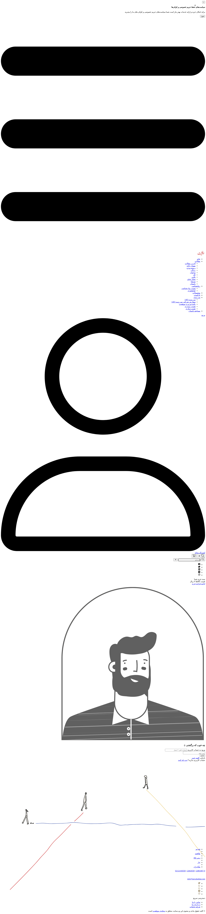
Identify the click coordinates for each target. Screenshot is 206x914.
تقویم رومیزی (190, 306)
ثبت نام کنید (182, 760)
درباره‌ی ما (196, 905)
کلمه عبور (195, 758)
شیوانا (193, 282)
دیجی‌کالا (197, 858)
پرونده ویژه (191, 268)
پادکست (197, 295)
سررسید (197, 297)
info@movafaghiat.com (196, 879)
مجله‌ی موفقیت (159, 911)
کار (194, 275)
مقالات (197, 261)
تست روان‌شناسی (188, 288)
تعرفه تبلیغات (195, 907)
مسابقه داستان (194, 311)
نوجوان (193, 273)
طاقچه (197, 854)
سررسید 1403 (190, 300)
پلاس (193, 277)
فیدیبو (198, 849)
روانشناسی (195, 286)
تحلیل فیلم (191, 279)
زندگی (193, 270)
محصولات (196, 293)
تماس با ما (196, 902)
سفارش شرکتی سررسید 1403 (183, 302)
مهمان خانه (191, 266)
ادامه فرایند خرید (198, 584)
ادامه (202, 755)
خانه (198, 259)
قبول (202, 16)
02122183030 (180, 871)
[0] (194, 556)
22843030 (191, 871)
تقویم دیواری (191, 309)
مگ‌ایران (197, 867)
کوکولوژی (192, 291)
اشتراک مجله (200, 553)
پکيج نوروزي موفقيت (187, 304)
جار (199, 862)
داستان (193, 284)
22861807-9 (200, 871)
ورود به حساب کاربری (196, 750)
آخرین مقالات (190, 264)
